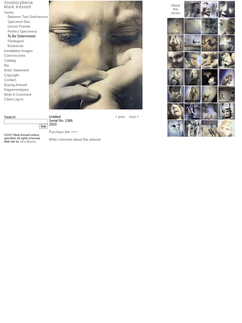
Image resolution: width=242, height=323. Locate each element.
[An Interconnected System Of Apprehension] (209, 136)
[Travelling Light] (209, 50)
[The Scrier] (226, 68)
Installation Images (18, 51)
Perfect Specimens (22, 31)
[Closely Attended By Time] (175, 136)
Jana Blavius (28, 141)
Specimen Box (19, 22)
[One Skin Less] (192, 68)
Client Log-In (13, 99)
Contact (10, 80)
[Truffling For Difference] (209, 33)
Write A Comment (17, 94)
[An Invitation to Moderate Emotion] (192, 85)
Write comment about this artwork (75, 139)
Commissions (15, 55)
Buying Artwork (15, 85)
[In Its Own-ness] (209, 102)
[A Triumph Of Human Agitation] (192, 50)
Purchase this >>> (63, 132)
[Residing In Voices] (175, 33)
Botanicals (16, 46)
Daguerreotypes (16, 90)
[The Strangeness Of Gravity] (209, 16)
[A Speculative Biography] (226, 119)
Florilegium (16, 41)
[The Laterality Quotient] (175, 102)
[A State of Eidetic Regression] (192, 16)
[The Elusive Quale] (175, 50)
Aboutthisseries (175, 9)
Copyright (11, 75)
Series (9, 12)
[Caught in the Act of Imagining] (226, 33)
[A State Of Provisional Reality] (192, 119)
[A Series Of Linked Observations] (226, 136)
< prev (120, 117)
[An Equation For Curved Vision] (226, 85)
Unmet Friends (19, 26)
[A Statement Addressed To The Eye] (226, 50)
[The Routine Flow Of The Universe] (226, 102)
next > (134, 117)
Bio (6, 65)
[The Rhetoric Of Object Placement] (209, 119)
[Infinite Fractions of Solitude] (175, 119)
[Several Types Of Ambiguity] (192, 136)
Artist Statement (16, 70)
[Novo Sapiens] (192, 102)
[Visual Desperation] (175, 85)
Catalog (10, 60)
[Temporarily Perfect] (192, 33)
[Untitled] (175, 68)
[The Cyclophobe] (226, 16)
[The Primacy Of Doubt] (209, 85)
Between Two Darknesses (28, 17)
